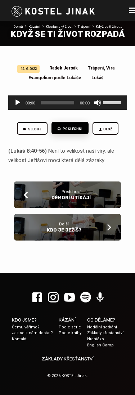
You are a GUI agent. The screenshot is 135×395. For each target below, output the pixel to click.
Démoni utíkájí (71, 197)
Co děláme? (101, 320)
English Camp (100, 345)
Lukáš (97, 77)
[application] (67, 102)
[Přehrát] (17, 102)
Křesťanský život (59, 26)
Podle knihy (70, 333)
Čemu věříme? (26, 327)
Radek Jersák (63, 68)
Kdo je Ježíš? (64, 230)
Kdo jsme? (24, 320)
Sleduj (34, 129)
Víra (110, 68)
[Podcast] (100, 298)
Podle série (70, 327)
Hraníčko (95, 339)
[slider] (113, 101)
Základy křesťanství (105, 333)
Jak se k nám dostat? (32, 333)
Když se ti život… (109, 26)
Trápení (84, 26)
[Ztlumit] (97, 102)
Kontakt (19, 339)
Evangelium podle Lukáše (54, 77)
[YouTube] (69, 297)
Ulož (107, 129)
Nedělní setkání (102, 327)
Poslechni (72, 129)
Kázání (34, 26)
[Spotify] (85, 297)
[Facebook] (37, 297)
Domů (18, 26)
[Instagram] (53, 297)
